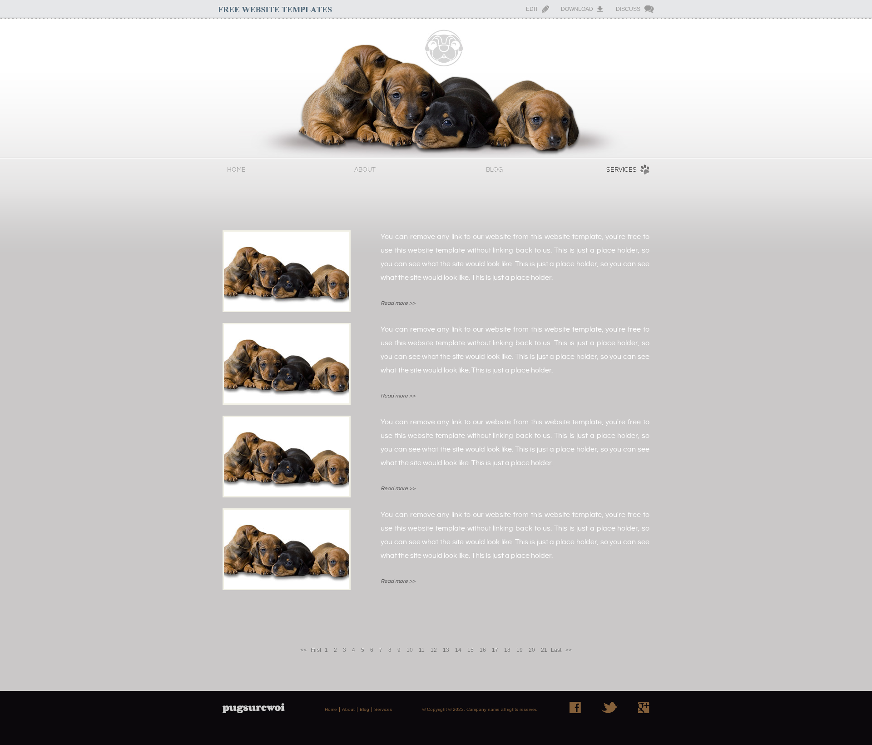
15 (470, 650)
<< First (310, 650)
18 (507, 650)
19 (519, 650)
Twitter (609, 707)
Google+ (643, 707)
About (365, 170)
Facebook (575, 707)
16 (483, 650)
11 (422, 650)
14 (458, 650)
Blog (494, 170)
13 (446, 650)
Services (621, 170)
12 (434, 650)
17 (495, 650)
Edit (532, 9)
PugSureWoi (436, 88)
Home (236, 170)
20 (532, 650)
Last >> (561, 650)
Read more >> (398, 303)
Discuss (628, 9)
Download (577, 9)
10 (409, 650)
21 (544, 650)
